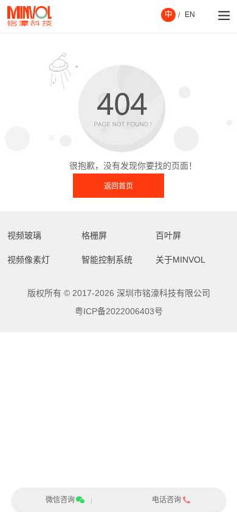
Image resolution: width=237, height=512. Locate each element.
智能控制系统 (106, 259)
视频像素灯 (28, 259)
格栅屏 (94, 235)
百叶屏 (168, 235)
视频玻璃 (24, 235)
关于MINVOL (180, 259)
